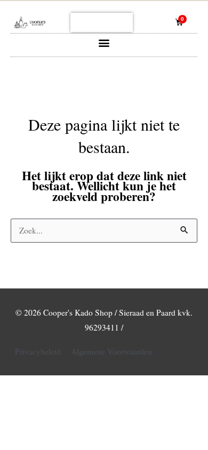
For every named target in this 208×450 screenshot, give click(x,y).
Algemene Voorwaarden (111, 351)
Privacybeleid (38, 351)
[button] (104, 42)
